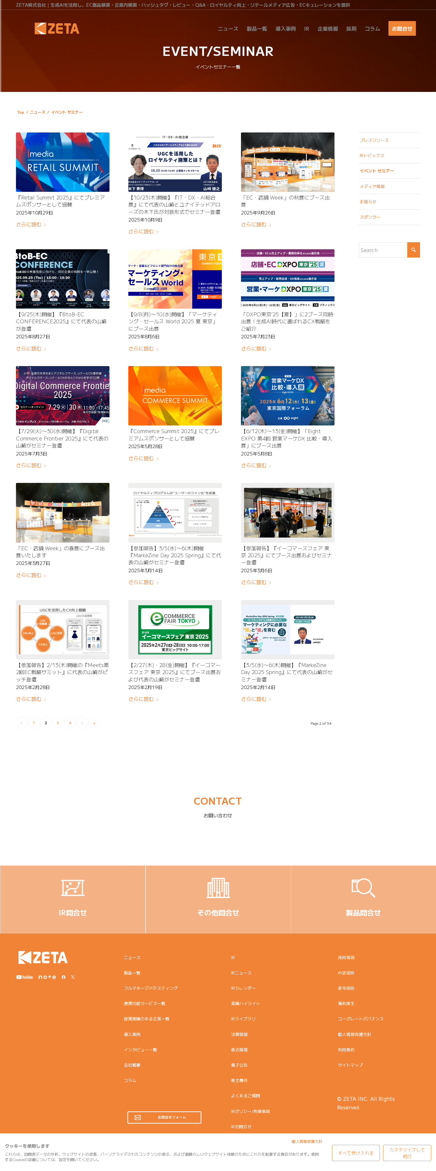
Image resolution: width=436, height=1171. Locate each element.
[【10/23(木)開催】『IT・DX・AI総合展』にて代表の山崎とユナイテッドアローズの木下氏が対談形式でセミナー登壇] (175, 162)
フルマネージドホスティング (151, 988)
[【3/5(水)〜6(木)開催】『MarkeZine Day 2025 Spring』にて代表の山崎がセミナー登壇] (288, 629)
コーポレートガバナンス (361, 1019)
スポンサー (370, 217)
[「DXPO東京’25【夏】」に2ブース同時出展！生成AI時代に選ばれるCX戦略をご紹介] (288, 279)
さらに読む (28, 224)
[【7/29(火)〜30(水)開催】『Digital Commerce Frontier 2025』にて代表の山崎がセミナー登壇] (62, 395)
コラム (130, 1080)
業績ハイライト (245, 1003)
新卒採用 (346, 988)
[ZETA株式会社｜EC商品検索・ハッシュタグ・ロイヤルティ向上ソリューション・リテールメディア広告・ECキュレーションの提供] (57, 28)
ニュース (132, 957)
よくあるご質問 (245, 1095)
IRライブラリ (243, 1019)
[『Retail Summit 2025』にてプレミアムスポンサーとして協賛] (62, 162)
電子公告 (239, 1065)
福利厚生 (346, 1003)
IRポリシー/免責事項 (250, 1111)
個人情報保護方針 (354, 1034)
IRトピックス (372, 155)
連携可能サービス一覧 (144, 1003)
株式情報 (239, 1050)
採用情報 (346, 957)
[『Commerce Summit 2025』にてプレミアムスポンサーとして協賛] (175, 395)
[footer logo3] (43, 957)
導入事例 (132, 1034)
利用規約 (346, 1050)
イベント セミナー (377, 171)
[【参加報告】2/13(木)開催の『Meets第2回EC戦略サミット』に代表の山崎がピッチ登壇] (62, 629)
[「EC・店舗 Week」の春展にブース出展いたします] (62, 512)
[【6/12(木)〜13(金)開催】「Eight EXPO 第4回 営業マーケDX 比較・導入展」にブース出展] (288, 395)
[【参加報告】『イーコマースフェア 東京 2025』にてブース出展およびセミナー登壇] (288, 512)
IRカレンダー (243, 988)
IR (233, 957)
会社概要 (132, 1065)
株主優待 (239, 1080)
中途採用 (346, 973)
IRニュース (241, 973)
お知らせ (368, 202)
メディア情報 (372, 186)
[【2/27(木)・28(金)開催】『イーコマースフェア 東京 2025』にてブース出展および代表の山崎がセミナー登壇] (175, 629)
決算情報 (239, 1034)
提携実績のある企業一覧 (146, 1019)
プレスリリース (374, 140)
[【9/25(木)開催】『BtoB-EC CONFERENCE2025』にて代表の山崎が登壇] (62, 279)
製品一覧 (132, 973)
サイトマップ (350, 1065)
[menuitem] (228, 28)
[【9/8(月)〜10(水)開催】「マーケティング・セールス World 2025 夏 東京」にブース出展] (175, 279)
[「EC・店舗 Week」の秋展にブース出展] (288, 162)
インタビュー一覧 (140, 1050)
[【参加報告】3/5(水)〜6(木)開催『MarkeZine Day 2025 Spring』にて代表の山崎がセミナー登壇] (175, 512)
